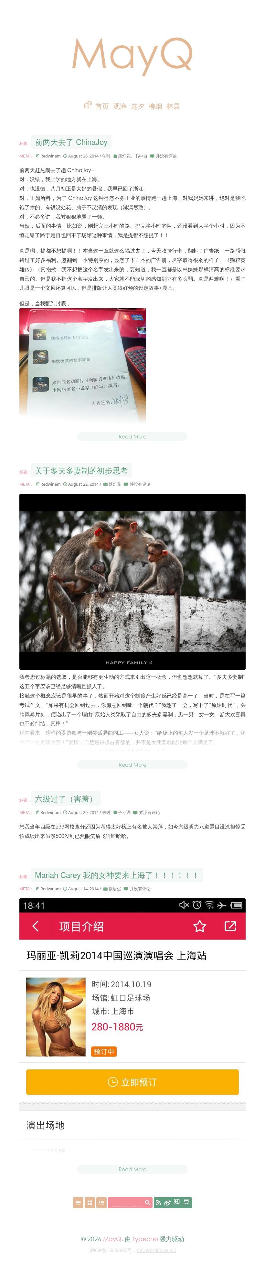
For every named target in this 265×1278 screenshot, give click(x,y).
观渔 (120, 106)
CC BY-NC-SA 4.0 (156, 1250)
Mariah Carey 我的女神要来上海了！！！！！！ (117, 874)
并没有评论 (166, 156)
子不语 (124, 812)
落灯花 (124, 156)
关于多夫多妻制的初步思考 (81, 470)
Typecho (145, 1238)
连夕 (137, 106)
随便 (141, 118)
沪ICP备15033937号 (110, 1250)
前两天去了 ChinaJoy (71, 141)
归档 (106, 118)
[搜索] (147, 1202)
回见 (159, 118)
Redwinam (50, 156)
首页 (102, 106)
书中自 (141, 156)
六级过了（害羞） (66, 798)
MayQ (132, 51)
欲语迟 (115, 889)
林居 (173, 106)
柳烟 (155, 106)
